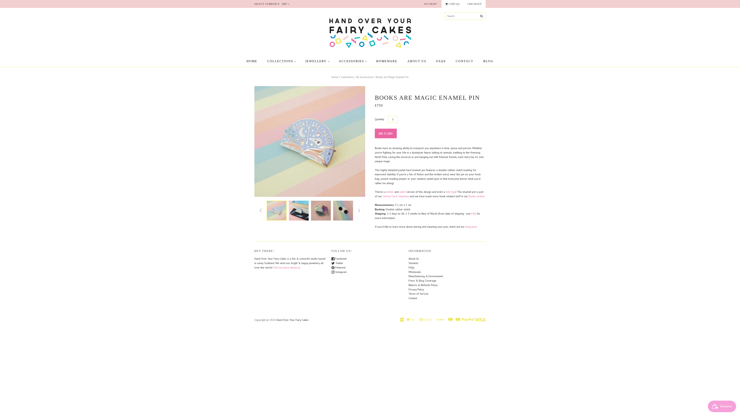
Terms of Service (418, 293)
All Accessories (364, 77)
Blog (488, 61)
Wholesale (415, 272)
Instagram (341, 272)
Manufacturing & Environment (426, 276)
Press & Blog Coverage (422, 280)
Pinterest (340, 267)
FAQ (473, 213)
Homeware (386, 61)
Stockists (413, 263)
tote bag (451, 192)
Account (430, 4)
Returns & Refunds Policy (423, 285)
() (454, 4)
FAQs (441, 61)
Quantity (379, 119)
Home (251, 61)
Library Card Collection (396, 196)
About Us (416, 61)
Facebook (340, 258)
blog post (471, 226)
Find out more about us (286, 267)
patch (402, 192)
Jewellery (316, 61)
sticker (390, 192)
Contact (464, 61)
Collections (280, 61)
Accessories (351, 61)
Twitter (339, 263)
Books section (476, 196)
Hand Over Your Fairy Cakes (292, 320)
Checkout (474, 4)
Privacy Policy (416, 289)
